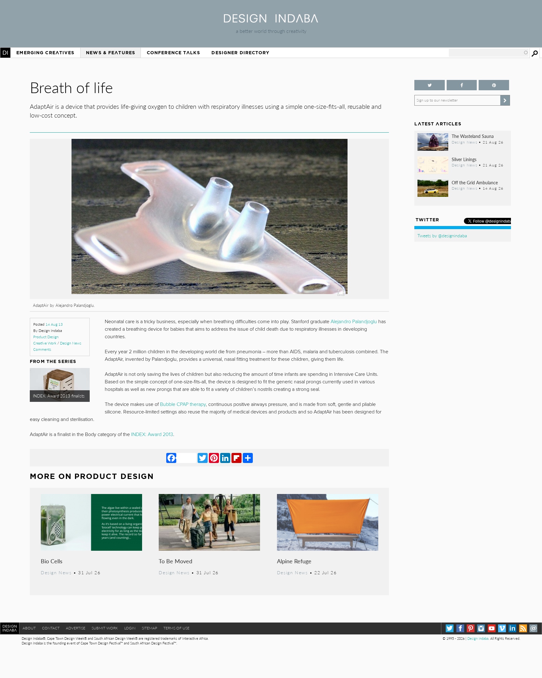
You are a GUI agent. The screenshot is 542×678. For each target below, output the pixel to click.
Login (130, 628)
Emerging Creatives (45, 52)
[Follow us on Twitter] (429, 85)
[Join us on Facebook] (462, 85)
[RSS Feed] (523, 628)
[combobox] (489, 53)
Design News (70, 343)
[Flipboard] (236, 457)
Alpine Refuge (294, 561)
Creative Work (44, 343)
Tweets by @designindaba (442, 235)
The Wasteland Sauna (473, 136)
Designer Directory (240, 52)
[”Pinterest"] (494, 85)
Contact (51, 628)
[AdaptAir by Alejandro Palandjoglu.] (210, 297)
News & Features (110, 52)
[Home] (271, 20)
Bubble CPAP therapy (183, 404)
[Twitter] (203, 457)
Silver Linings (464, 159)
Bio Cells (51, 561)
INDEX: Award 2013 (152, 434)
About (29, 628)
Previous (84, 253)
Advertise (75, 628)
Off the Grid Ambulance (475, 182)
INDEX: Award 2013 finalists (59, 396)
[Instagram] (481, 628)
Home (5, 53)
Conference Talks (173, 52)
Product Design (46, 336)
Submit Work (105, 628)
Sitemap (149, 628)
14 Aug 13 (54, 324)
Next (335, 253)
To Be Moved (175, 561)
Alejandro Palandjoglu (354, 321)
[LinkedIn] (225, 457)
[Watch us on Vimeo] (502, 628)
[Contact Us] (533, 628)
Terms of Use (176, 628)
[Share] (248, 457)
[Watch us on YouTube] (492, 628)
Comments (42, 349)
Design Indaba (477, 638)
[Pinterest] (214, 457)
